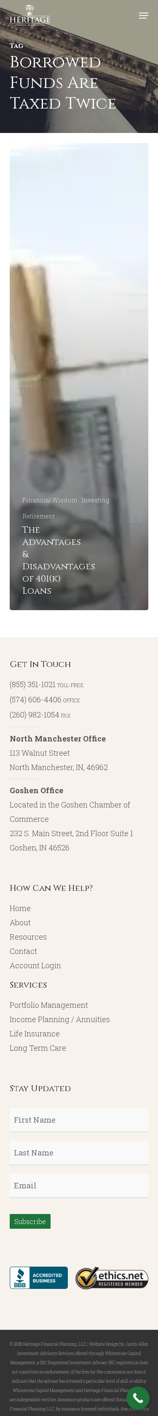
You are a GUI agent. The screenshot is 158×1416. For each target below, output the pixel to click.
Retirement (38, 516)
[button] (143, 15)
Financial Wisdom (49, 500)
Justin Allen (136, 1344)
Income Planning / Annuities (60, 1019)
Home (20, 908)
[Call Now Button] (138, 1398)
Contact (23, 951)
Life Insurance (35, 1033)
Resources (28, 937)
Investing (95, 500)
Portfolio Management (49, 1005)
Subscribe (30, 1221)
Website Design (103, 1344)
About (20, 922)
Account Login (35, 965)
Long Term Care (38, 1048)
